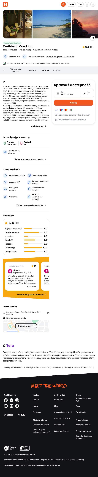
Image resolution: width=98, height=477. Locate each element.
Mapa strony (26, 465)
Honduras (12, 50)
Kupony (71, 460)
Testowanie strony (11, 465)
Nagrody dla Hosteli (62, 418)
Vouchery (80, 460)
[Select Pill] (63, 4)
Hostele (36, 400)
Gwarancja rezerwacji (63, 412)
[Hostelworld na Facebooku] (6, 400)
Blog (56, 406)
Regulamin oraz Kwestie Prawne (54, 460)
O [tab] (3, 70)
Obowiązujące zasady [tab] (15, 70)
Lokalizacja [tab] (31, 70)
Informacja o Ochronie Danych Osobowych (21, 460)
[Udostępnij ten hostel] (92, 38)
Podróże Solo (59, 425)
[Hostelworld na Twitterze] (11, 400)
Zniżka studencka (61, 431)
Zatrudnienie (81, 412)
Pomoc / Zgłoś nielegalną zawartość (41, 431)
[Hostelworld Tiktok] (17, 406)
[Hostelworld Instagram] (17, 400)
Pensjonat (37, 412)
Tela (5, 50)
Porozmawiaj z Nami (41, 425)
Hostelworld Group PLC (83, 399)
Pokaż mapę (25, 50)
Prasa (78, 406)
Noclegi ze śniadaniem (12, 43)
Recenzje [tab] (45, 70)
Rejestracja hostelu (83, 425)
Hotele (35, 406)
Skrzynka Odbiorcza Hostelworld (84, 437)
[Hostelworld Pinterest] (11, 406)
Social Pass (58, 400)
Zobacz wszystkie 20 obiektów (60, 56)
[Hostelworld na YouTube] (6, 406)
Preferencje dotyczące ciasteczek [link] (46, 465)
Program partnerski (83, 431)
